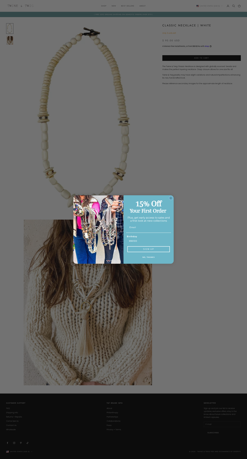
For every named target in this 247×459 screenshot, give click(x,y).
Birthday (132, 236)
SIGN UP (148, 249)
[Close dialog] (170, 198)
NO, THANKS (149, 257)
